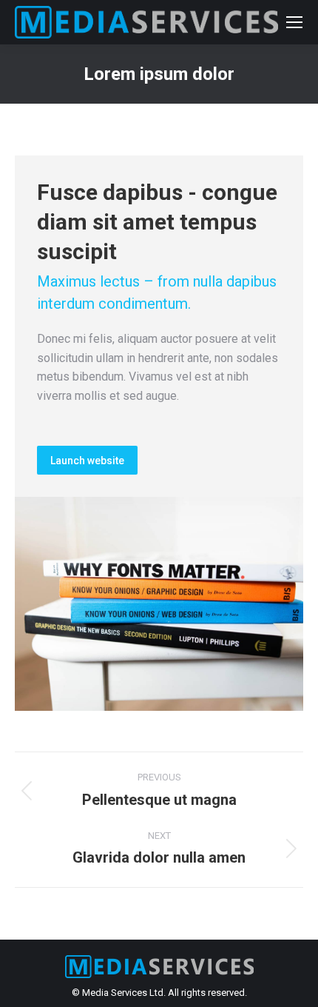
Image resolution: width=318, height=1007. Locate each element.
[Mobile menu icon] (294, 22)
